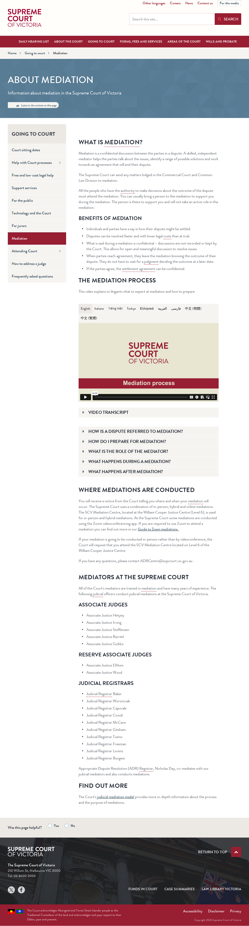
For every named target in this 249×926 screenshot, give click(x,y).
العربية (162, 308)
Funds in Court (142, 889)
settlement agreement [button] (138, 269)
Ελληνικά (147, 308)
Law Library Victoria (221, 889)
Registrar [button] (146, 768)
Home (12, 53)
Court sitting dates (26, 150)
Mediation (19, 238)
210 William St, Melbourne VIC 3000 (34, 870)
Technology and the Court (31, 213)
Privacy (235, 911)
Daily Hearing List (34, 41)
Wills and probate (221, 41)
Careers (175, 3)
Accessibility (193, 911)
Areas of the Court (184, 41)
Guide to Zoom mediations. (158, 529)
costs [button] (167, 236)
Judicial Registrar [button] (99, 694)
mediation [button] (121, 142)
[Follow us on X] (11, 890)
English (85, 308)
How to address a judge (29, 263)
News (189, 3)
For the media (229, 3)
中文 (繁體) (89, 318)
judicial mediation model (115, 797)
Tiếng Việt (115, 308)
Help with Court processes (32, 162)
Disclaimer (216, 911)
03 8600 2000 (25, 875)
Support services (24, 188)
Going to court (101, 41)
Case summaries (179, 889)
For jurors (19, 226)
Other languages (154, 3)
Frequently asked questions (32, 276)
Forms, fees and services (141, 41)
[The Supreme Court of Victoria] (24, 18)
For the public (22, 200)
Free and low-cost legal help (33, 175)
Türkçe (131, 308)
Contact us (205, 3)
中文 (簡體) (193, 308)
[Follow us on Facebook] (21, 890)
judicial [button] (98, 594)
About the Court (68, 41)
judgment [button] (151, 261)
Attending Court (24, 251)
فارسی (176, 308)
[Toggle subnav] (60, 162)
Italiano (99, 308)
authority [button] (128, 190)
